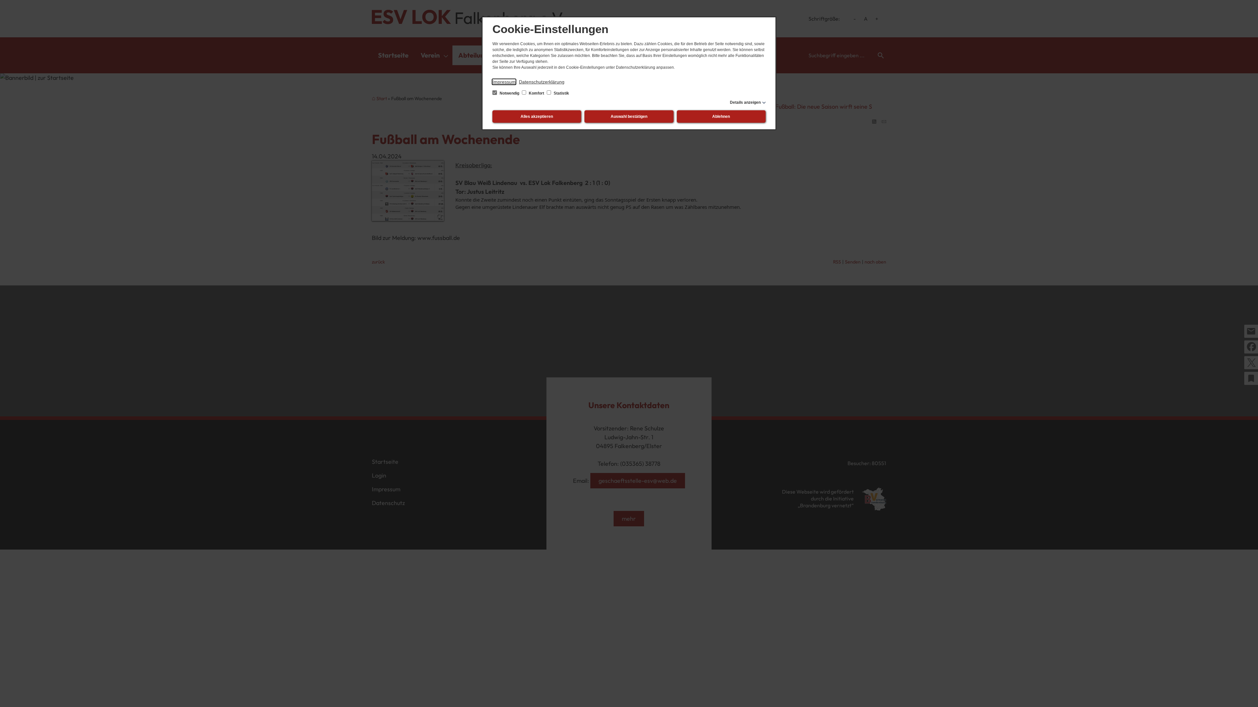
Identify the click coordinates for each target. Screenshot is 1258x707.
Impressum (504, 81)
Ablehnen (721, 116)
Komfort (536, 93)
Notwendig (509, 93)
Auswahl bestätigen (629, 116)
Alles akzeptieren (537, 116)
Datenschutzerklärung (541, 81)
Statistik (561, 93)
